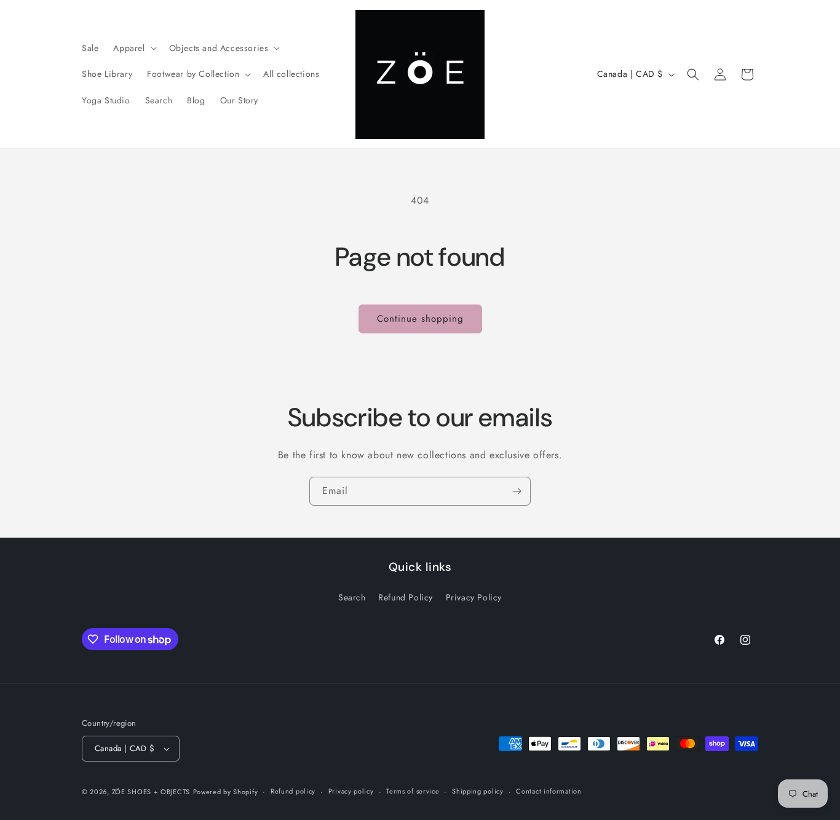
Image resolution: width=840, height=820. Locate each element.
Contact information (548, 791)
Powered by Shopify (225, 792)
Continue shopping (420, 318)
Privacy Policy (474, 597)
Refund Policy (405, 597)
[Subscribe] (516, 491)
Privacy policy (351, 791)
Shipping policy (478, 791)
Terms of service (412, 791)
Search (352, 597)
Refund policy (293, 791)
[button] (133, 48)
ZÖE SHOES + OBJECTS (151, 792)
